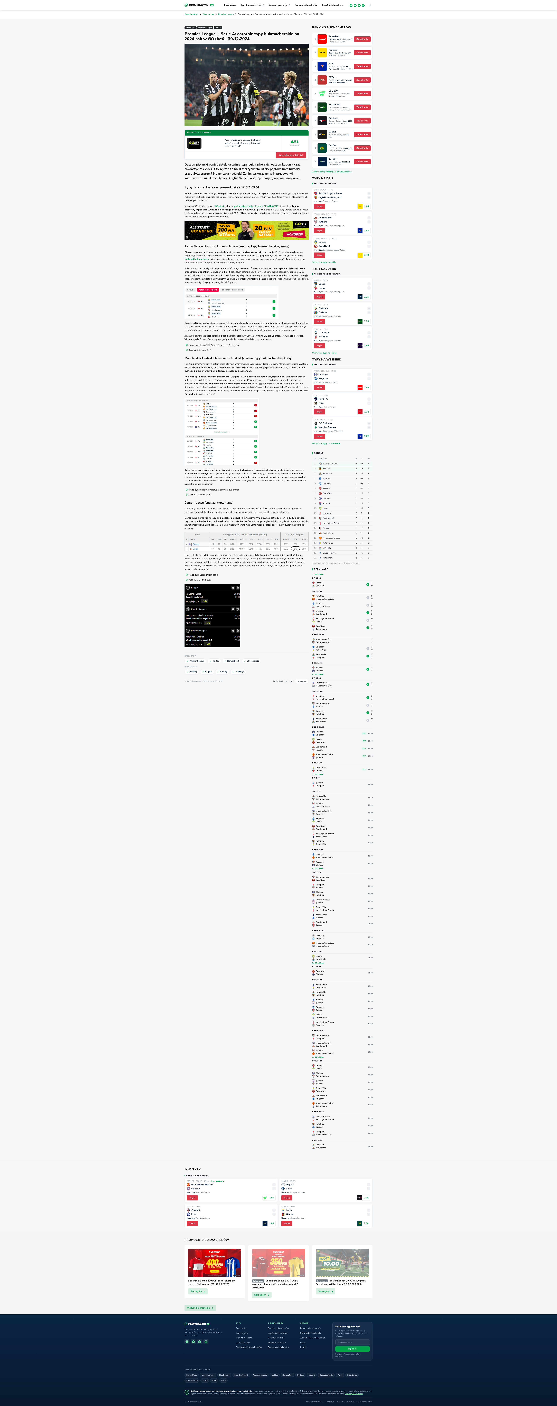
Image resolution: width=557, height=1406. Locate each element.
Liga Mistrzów (208, 1375)
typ (364, 733)
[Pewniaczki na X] (199, 1341)
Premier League (226, 14)
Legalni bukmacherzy (333, 4)
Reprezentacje (326, 1375)
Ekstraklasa (230, 4)
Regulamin (329, 1401)
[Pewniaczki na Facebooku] (187, 1341)
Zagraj (319, 206)
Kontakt (303, 1347)
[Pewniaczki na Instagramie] (206, 1341)
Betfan (332, 145)
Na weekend (233, 661)
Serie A (218, 28)
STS (331, 63)
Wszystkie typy (243, 1342)
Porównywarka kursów (278, 1347)
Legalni (208, 671)
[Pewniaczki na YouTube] (193, 1341)
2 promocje (218, 1181)
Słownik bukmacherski (310, 1333)
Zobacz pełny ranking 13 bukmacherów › (332, 171)
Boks (223, 1380)
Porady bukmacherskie (310, 1328)
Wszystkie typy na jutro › (324, 353)
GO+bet (219, 206)
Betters (333, 118)
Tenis (340, 1375)
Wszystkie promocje (198, 1307)
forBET (333, 159)
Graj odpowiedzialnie (354, 1394)
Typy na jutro (242, 1333)
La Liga (275, 1375)
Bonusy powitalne (276, 1337)
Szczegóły (196, 1291)
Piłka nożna (208, 14)
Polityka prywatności (314, 1401)
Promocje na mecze (277, 1342)
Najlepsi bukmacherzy (197, 259)
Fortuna (333, 50)
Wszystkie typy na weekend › (326, 443)
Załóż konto (362, 39)
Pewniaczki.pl (191, 14)
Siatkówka (352, 1375)
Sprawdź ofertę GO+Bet (291, 155)
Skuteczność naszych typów (249, 1347)
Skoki (204, 1380)
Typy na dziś (241, 1328)
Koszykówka (192, 1380)
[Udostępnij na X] (291, 681)
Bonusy (223, 671)
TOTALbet (335, 104)
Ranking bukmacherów (306, 4)
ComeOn (333, 91)
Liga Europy (224, 1375)
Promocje (239, 671)
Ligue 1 (312, 1375)
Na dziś (216, 661)
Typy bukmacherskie (251, 4)
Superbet (334, 36)
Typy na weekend (244, 1337)
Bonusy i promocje (278, 4)
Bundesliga (287, 1375)
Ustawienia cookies (364, 1401)
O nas (303, 1342)
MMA (214, 1380)
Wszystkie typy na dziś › (324, 262)
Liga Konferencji (241, 1375)
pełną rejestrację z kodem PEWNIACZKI (256, 206)
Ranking (193, 671)
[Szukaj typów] (369, 5)
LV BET (332, 131)
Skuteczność (253, 661)
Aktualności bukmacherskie (312, 1337)
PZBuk (332, 77)
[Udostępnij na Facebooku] (286, 681)
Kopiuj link (302, 681)
